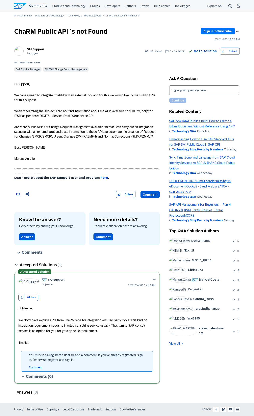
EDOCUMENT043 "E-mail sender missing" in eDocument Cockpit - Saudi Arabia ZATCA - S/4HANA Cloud (200, 186)
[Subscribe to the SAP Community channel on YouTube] (230, 409)
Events (145, 6)
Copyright (53, 409)
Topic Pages (182, 6)
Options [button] (237, 31)
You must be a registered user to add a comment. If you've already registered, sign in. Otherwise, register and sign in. (86, 357)
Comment (150, 194)
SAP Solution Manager (28, 69)
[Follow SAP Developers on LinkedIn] (237, 409)
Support (110, 409)
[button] (223, 51)
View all (174, 343)
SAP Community (23, 15)
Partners (130, 6)
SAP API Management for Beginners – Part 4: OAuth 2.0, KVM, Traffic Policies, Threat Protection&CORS (200, 210)
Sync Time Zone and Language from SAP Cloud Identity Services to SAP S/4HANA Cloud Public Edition (202, 163)
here (104, 177)
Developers (112, 6)
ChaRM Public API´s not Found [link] (122, 15)
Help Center (162, 6)
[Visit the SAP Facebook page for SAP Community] (216, 409)
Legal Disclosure (73, 409)
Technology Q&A (93, 15)
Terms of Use (35, 409)
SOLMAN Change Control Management (66, 69)
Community (38, 5)
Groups (95, 6)
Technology (73, 15)
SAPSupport (35, 49)
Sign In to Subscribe (218, 31)
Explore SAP (215, 6)
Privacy (18, 409)
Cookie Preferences (132, 409)
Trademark (95, 409)
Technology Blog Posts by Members (197, 149)
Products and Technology (68, 6)
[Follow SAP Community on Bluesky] (223, 409)
